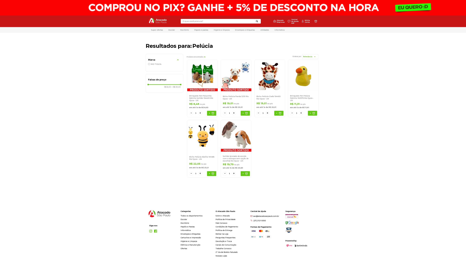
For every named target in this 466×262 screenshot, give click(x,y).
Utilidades (287, 30)
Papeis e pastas (223, 30)
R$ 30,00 (176, 87)
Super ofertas (179, 30)
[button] (164, 59)
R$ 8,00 (167, 87)
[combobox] (221, 21)
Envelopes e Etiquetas (267, 30)
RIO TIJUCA (156, 64)
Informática (302, 30)
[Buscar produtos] (257, 21)
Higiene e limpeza (244, 30)
